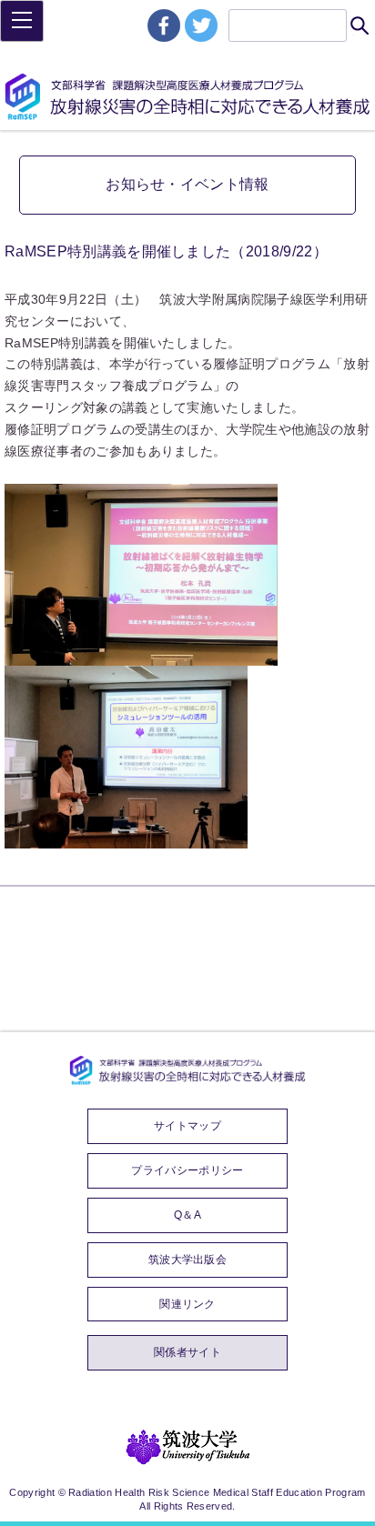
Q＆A (187, 1215)
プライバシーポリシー (187, 1170)
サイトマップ (187, 1125)
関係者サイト (187, 1352)
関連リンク (187, 1304)
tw (201, 25)
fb (163, 25)
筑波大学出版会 (187, 1259)
